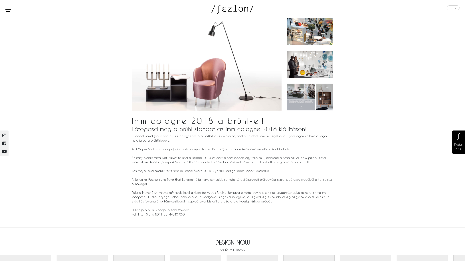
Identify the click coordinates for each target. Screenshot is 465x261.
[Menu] (8, 9)
